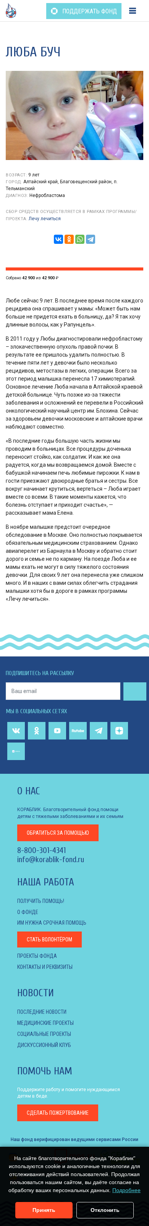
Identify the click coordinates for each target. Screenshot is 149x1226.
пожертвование (58, 1113)
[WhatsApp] (79, 239)
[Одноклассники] (69, 239)
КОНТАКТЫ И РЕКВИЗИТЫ (45, 967)
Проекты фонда (37, 956)
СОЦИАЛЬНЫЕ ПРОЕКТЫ (44, 1034)
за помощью (58, 833)
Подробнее (126, 1190)
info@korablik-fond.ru (50, 859)
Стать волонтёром (49, 939)
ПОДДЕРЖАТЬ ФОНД (89, 11)
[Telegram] (90, 239)
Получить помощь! (40, 901)
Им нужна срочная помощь (51, 923)
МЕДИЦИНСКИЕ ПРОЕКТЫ (45, 1023)
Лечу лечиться (45, 218)
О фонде (27, 912)
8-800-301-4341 (41, 850)
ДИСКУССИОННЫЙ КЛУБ (44, 1045)
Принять (43, 1210)
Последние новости (41, 1012)
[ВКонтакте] (58, 239)
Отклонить (105, 1210)
